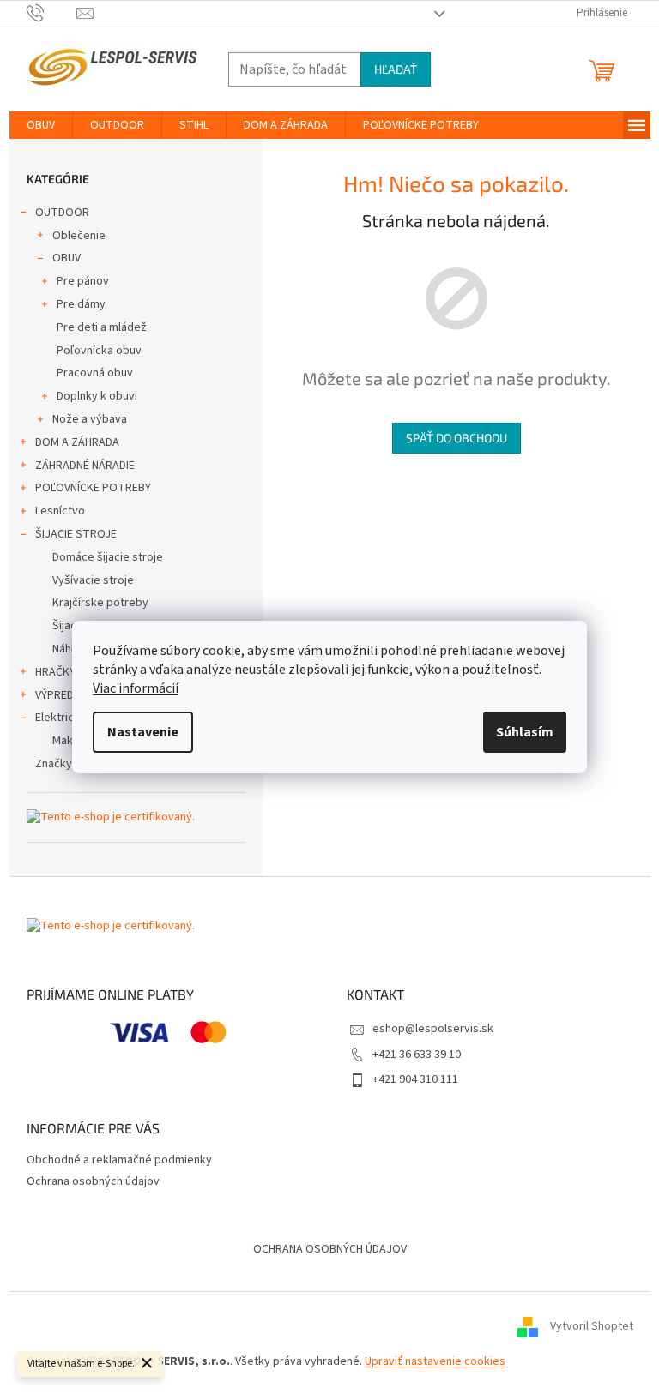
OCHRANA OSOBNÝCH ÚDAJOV (330, 1249)
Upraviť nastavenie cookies (435, 1361)
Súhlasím (524, 732)
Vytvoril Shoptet (591, 1326)
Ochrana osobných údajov (93, 1181)
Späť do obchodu (456, 437)
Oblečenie (79, 235)
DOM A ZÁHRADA (77, 442)
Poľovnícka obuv (99, 350)
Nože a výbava (89, 419)
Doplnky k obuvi (97, 396)
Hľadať (395, 69)
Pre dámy (81, 304)
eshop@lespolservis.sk (432, 1028)
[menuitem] (40, 125)
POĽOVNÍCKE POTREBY (93, 487)
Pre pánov (83, 281)
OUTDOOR (62, 212)
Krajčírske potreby (100, 602)
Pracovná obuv (95, 373)
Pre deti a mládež (102, 327)
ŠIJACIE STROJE (76, 534)
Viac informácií (135, 688)
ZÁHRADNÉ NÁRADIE (85, 465)
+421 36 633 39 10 (416, 1054)
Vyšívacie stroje (93, 580)
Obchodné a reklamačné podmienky (119, 1160)
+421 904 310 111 (415, 1079)
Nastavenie (142, 732)
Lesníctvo (60, 511)
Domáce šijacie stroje (107, 557)
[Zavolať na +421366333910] (52, 13)
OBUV (66, 258)
